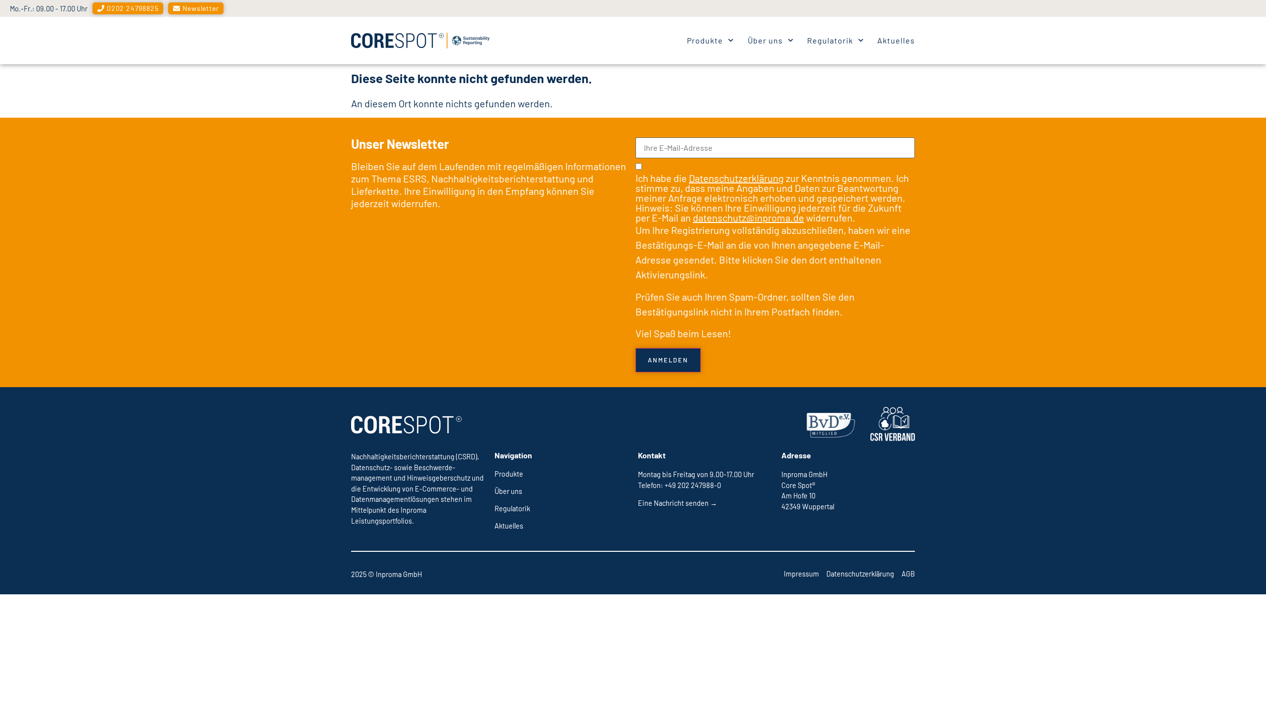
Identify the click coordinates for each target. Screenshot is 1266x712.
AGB (908, 574)
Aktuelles (896, 40)
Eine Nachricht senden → (677, 503)
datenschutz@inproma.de (748, 217)
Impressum (801, 574)
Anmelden (668, 360)
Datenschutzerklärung (736, 178)
